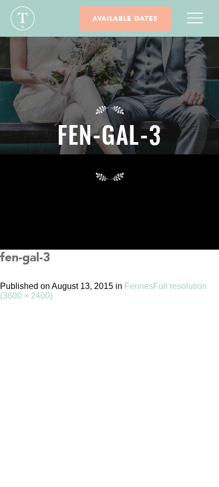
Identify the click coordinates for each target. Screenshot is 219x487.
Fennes (138, 286)
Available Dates (125, 18)
